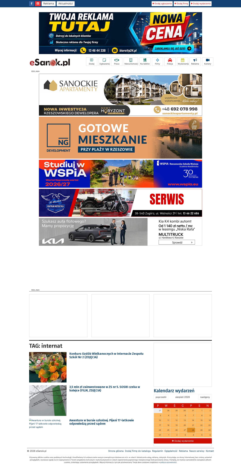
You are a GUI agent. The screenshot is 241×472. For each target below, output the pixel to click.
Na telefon (145, 64)
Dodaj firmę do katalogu (138, 451)
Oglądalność (171, 451)
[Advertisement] (120, 266)
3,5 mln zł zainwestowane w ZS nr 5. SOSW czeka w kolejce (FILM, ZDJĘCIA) (104, 388)
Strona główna (116, 451)
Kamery (207, 64)
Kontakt (210, 451)
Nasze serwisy (196, 451)
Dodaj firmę (182, 3)
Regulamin (157, 451)
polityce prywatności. (168, 462)
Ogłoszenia (104, 64)
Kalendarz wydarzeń (174, 390)
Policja (170, 64)
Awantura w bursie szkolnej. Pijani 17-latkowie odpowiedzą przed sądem (101, 421)
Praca (116, 64)
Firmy (157, 64)
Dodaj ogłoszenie (163, 3)
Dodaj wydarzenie (201, 3)
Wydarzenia (183, 64)
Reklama (48, 3)
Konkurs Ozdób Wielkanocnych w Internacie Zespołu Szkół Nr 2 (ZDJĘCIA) (106, 355)
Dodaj (91, 64)
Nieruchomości (131, 64)
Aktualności (65, 3)
